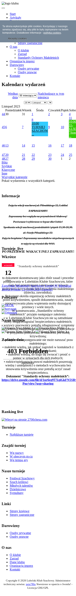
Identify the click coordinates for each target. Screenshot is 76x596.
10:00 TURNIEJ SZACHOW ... (40, 129)
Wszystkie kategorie (14, 177)
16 (49, 145)
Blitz (5, 162)
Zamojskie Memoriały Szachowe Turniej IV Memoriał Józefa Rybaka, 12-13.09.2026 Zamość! (36, 287)
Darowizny (17, 65)
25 (70, 154)
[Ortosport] (9, 312)
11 (70, 118)
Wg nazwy (17, 452)
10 (62, 127)
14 (23, 145)
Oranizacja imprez (21, 565)
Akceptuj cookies (17, 38)
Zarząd (22, 54)
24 (62, 154)
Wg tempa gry (19, 460)
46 (3, 145)
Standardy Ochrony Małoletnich (38, 57)
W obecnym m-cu (21, 456)
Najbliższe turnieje (21, 434)
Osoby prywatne (28, 68)
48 (3, 158)
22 (33, 154)
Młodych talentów (21, 485)
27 (7, 158)
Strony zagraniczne (30, 43)
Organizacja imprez (22, 61)
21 (23, 154)
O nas (13, 46)
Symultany (17, 493)
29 (33, 158)
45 (3, 127)
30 (49, 158)
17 (62, 145)
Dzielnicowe (18, 489)
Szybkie (7, 166)
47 (3, 154)
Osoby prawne (27, 72)
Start (13, 14)
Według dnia (13, 95)
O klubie (23, 50)
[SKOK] (8, 305)
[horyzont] (9, 309)
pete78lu (31, 584)
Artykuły (15, 17)
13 (7, 145)
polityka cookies (52, 32)
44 (3, 114)
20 (7, 154)
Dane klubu (17, 562)
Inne (4, 173)
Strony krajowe (19, 511)
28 (23, 158)
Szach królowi (19, 482)
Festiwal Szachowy (22, 478)
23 (49, 154)
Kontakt (15, 76)
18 (70, 145)
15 (33, 145)
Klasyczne (8, 169)
